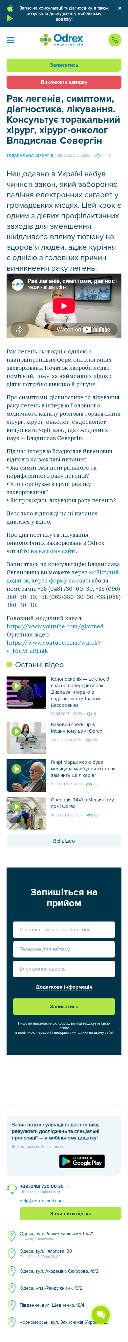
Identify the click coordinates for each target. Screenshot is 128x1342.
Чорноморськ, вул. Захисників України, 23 (64, 1322)
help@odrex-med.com (42, 1201)
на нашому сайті (53, 551)
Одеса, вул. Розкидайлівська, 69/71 (57, 1236)
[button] (10, 39)
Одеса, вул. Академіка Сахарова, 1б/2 (59, 1271)
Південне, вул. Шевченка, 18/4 (52, 1305)
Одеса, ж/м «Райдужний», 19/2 (51, 1288)
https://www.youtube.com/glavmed (55, 626)
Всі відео (64, 841)
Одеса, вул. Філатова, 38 (46, 1253)
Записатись (64, 65)
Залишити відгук (70, 1213)
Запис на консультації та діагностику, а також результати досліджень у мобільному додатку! (64, 13)
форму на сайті (69, 580)
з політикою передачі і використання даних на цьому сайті (64, 1032)
